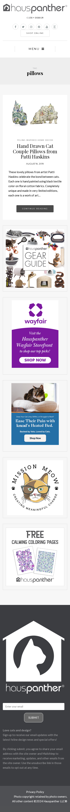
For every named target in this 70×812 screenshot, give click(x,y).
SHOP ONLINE (35, 33)
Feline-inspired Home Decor (35, 140)
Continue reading (35, 208)
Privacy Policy (35, 792)
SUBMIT (33, 717)
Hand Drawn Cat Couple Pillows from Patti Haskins (35, 151)
